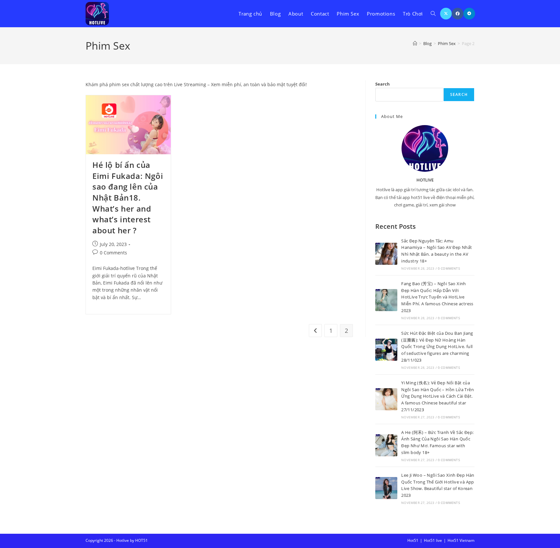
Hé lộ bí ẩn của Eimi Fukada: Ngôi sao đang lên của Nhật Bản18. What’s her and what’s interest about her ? (127, 197)
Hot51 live (433, 540)
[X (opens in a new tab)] (446, 13)
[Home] (415, 43)
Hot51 (412, 540)
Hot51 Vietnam (461, 540)
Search (382, 84)
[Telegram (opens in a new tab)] (469, 13)
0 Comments (113, 253)
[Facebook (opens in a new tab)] (457, 13)
